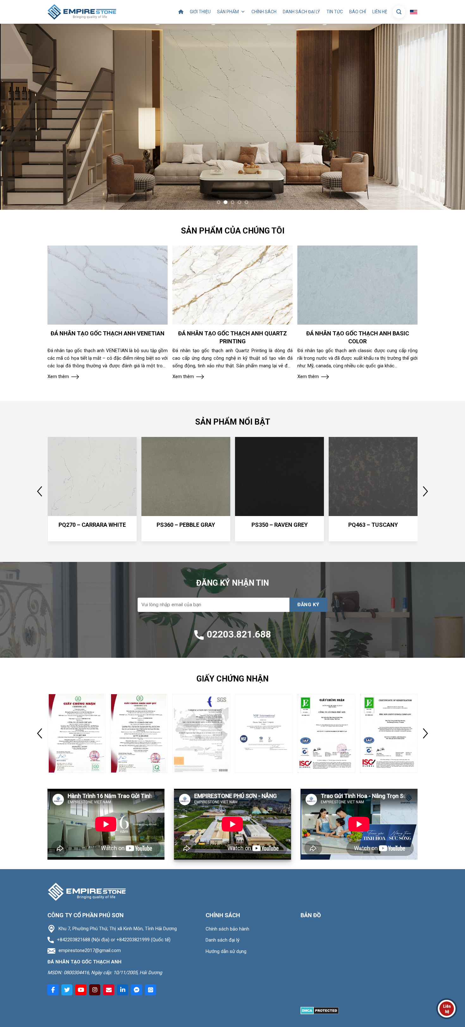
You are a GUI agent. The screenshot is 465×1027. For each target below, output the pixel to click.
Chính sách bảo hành (227, 929)
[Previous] (17, 116)
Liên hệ (379, 11)
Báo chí (357, 11)
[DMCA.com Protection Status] (320, 1010)
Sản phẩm (228, 11)
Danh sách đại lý (301, 11)
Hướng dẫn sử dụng (226, 951)
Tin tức (334, 11)
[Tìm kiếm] (399, 12)
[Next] (447, 116)
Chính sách (263, 11)
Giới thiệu (200, 11)
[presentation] (39, 491)
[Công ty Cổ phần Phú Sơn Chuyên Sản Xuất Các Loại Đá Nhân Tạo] (81, 12)
